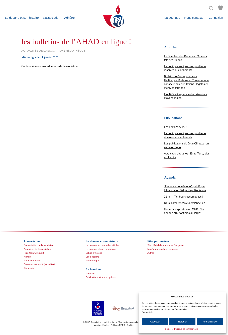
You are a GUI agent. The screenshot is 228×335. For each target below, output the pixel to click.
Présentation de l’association (39, 245)
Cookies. (131, 325)
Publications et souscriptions (101, 277)
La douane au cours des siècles (102, 245)
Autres (150, 253)
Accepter (155, 321)
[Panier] (220, 7)
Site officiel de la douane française (165, 245)
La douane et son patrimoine (101, 249)
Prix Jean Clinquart (34, 253)
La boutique (172, 17)
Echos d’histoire (94, 253)
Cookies (169, 329)
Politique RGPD (118, 325)
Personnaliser (209, 321)
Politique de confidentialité (186, 329)
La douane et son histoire (22, 17)
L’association (51, 17)
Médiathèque (75, 50)
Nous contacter (194, 17)
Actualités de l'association (42, 50)
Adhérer (69, 17)
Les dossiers (92, 256)
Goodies (90, 273)
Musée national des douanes (162, 249)
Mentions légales (101, 325)
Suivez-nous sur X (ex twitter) (39, 264)
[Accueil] (114, 16)
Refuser (182, 321)
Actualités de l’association (37, 249)
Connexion (216, 17)
